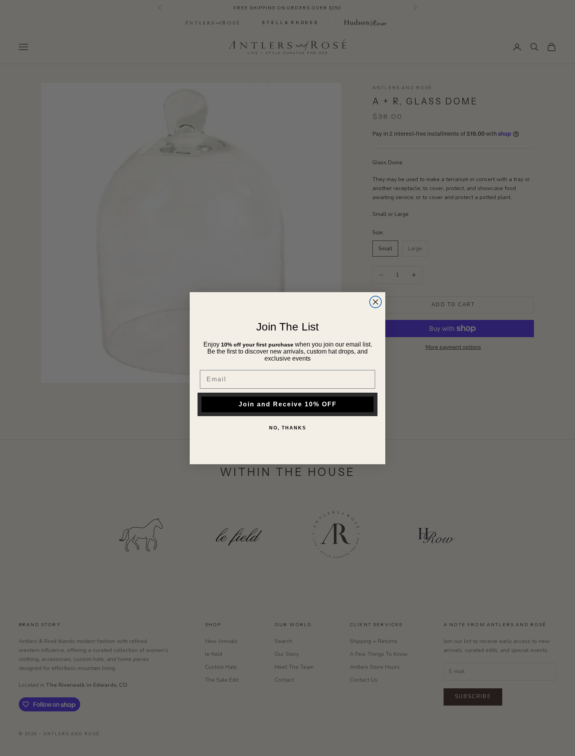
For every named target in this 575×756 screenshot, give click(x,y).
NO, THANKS (287, 428)
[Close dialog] (375, 302)
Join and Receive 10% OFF (288, 404)
